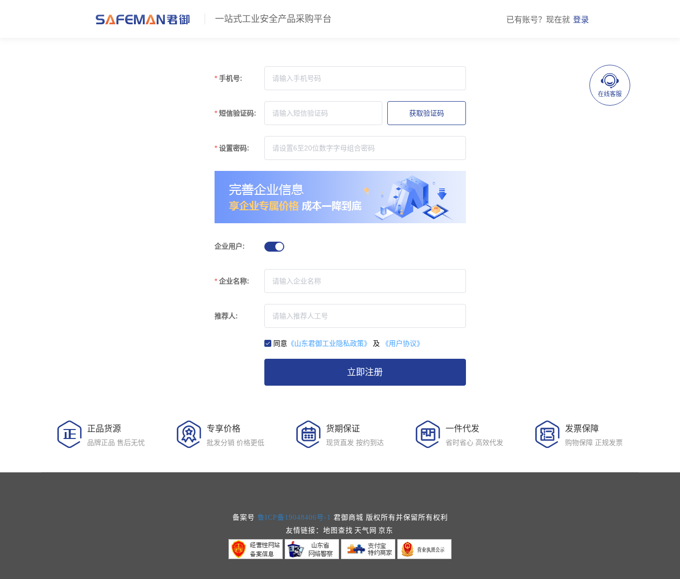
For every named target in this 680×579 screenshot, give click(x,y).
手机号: (230, 78)
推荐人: (226, 316)
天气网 (365, 530)
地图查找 (338, 530)
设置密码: (234, 148)
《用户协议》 (403, 343)
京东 (385, 530)
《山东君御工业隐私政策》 (329, 343)
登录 (581, 19)
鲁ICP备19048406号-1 (294, 517)
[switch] (274, 247)
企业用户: (230, 246)
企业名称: (234, 281)
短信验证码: (237, 113)
